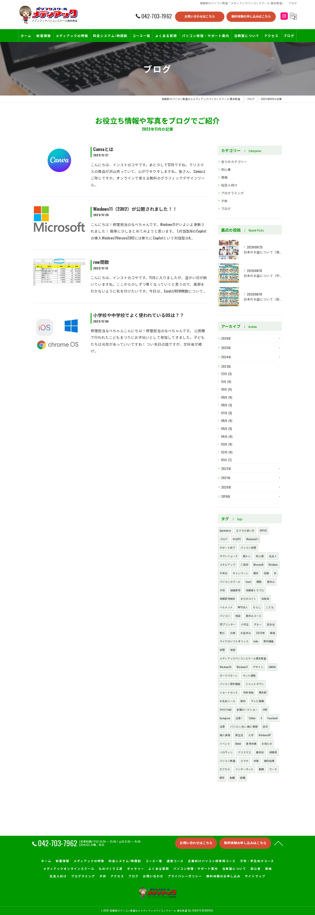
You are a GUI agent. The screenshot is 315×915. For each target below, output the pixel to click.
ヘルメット (226, 607)
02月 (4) (226, 452)
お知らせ (267, 743)
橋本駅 (263, 692)
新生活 (239, 735)
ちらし (257, 607)
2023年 (226, 366)
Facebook (272, 718)
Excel (248, 581)
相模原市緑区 (227, 598)
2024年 (226, 357)
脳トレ (247, 556)
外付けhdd (225, 709)
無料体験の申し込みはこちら (251, 16)
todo (256, 641)
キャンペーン (240, 573)
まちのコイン (248, 598)
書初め (260, 752)
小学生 (245, 624)
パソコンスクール (230, 581)
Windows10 (225, 667)
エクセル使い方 (245, 530)
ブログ (226, 208)
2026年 (226, 338)
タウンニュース (229, 556)
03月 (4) (226, 444)
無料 (243, 701)
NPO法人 (243, 607)
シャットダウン (255, 684)
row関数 (101, 262)
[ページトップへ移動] (278, 843)
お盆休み (245, 633)
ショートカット (229, 692)
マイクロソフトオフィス (234, 641)
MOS (222, 777)
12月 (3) (226, 373)
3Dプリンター (228, 624)
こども (270, 607)
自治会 (271, 624)
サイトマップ (255, 876)
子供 (224, 201)
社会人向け (229, 185)
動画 (261, 769)
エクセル (225, 769)
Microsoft (258, 564)
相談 (237, 615)
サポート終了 (227, 547)
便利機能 (268, 641)
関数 (259, 581)
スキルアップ (227, 564)
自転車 (265, 598)
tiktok (238, 743)
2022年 (226, 468)
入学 (251, 735)
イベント (225, 743)
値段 (232, 650)
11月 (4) (226, 381)
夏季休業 (251, 743)
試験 (266, 573)
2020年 (226, 487)
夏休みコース (253, 615)
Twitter (252, 718)
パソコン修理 (248, 547)
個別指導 (269, 760)
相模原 (273, 752)
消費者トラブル (255, 590)
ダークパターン (228, 675)
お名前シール (227, 701)
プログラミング (232, 193)
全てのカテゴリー (234, 161)
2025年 (226, 347)
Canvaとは (103, 149)
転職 (232, 777)
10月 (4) (226, 389)
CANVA (272, 667)
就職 (242, 777)
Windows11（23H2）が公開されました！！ (135, 208)
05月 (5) (226, 428)
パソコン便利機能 (230, 684)
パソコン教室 (227, 760)
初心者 (226, 169)
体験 (256, 760)
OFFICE (263, 530)
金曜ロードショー (247, 709)
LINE (265, 709)
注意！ (239, 718)
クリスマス (244, 752)
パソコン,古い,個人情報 (244, 726)
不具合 (224, 573)
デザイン (258, 667)
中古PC (237, 539)
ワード (273, 769)
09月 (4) (226, 397)
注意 (222, 726)
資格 (224, 177)
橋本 (255, 573)
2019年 (226, 496)
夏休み (271, 581)
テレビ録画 (257, 701)
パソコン (225, 615)
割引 (222, 633)
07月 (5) (226, 413)
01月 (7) (226, 460)
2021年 (226, 477)
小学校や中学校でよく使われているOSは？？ (138, 315)
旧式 (265, 726)
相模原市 (235, 590)
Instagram (225, 718)
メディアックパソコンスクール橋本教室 (243, 658)
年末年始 (248, 692)
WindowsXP (265, 735)
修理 (222, 650)
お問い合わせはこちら (199, 16)
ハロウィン (226, 752)
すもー (258, 624)
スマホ (244, 760)
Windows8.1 (252, 539)
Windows (273, 564)
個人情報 (225, 735)
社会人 (273, 556)
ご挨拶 (244, 564)
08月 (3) (226, 405)
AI (275, 573)
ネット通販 (249, 675)
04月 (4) (226, 436)
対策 (232, 633)
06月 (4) (226, 420)
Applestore (225, 530)
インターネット (244, 769)
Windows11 (242, 667)
